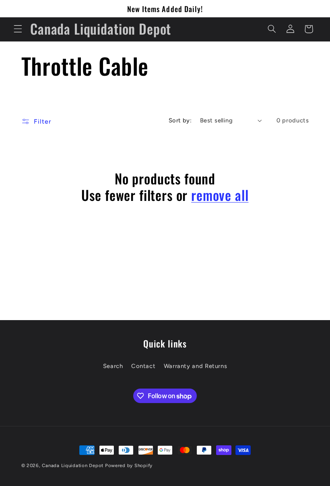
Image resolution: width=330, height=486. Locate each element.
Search (113, 366)
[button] (17, 29)
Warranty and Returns (195, 366)
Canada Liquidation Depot (72, 465)
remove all (219, 195)
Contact (143, 366)
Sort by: (180, 120)
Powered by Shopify (129, 465)
